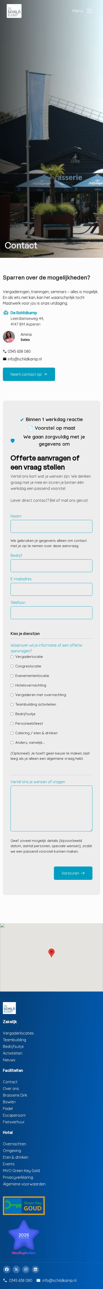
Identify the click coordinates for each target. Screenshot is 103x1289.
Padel (8, 1108)
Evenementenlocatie (32, 675)
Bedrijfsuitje (25, 714)
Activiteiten (12, 1053)
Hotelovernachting (30, 685)
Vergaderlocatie (29, 656)
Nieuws (9, 1059)
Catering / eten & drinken (36, 733)
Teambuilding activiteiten (35, 704)
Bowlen (9, 1101)
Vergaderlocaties (18, 1033)
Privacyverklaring (18, 1177)
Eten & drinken (15, 1157)
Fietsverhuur (14, 1122)
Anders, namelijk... (30, 742)
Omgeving (12, 1150)
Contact (10, 1081)
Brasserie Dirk (15, 1095)
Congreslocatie (28, 666)
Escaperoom (14, 1115)
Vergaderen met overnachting (40, 694)
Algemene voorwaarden (24, 1184)
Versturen (73, 873)
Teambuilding (14, 1039)
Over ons (11, 1088)
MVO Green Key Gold (21, 1170)
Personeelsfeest (29, 723)
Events (9, 1164)
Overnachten (14, 1143)
